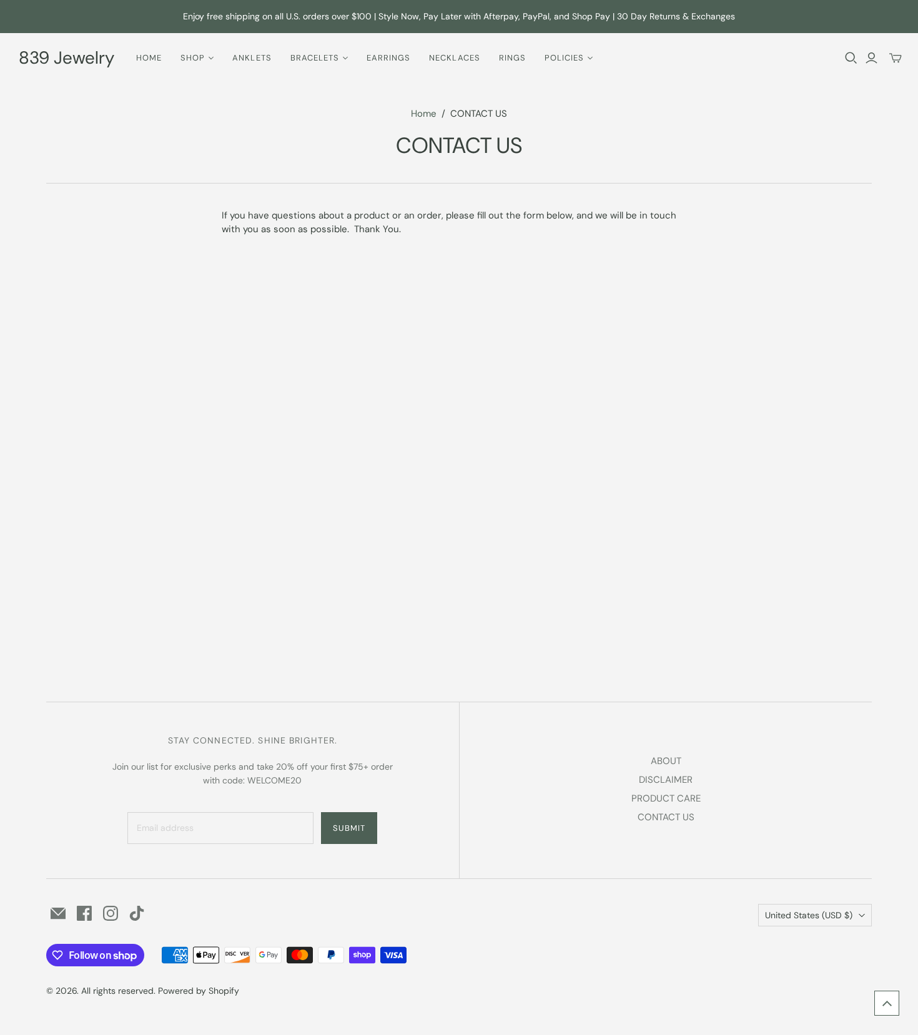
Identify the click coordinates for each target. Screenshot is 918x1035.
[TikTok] (136, 913)
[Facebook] (84, 913)
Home (424, 113)
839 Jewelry (66, 57)
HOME (149, 57)
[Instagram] (110, 913)
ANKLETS (251, 57)
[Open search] (851, 58)
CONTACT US (666, 817)
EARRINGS (388, 57)
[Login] (871, 58)
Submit (349, 828)
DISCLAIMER (666, 779)
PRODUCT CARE (666, 798)
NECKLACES (454, 57)
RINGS (512, 57)
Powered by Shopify (198, 990)
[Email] (58, 913)
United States (808, 915)
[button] (887, 1003)
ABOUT (666, 761)
